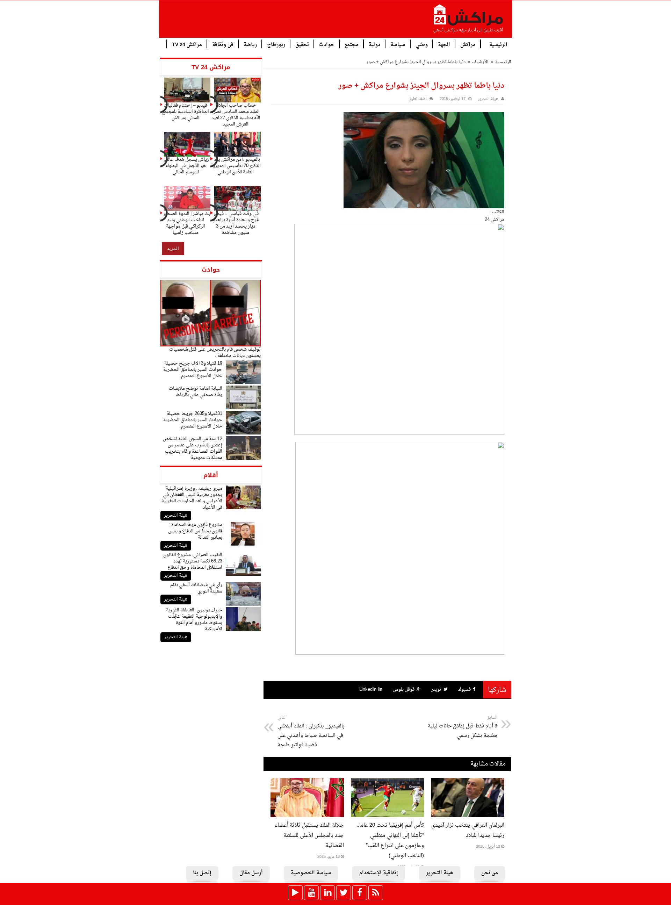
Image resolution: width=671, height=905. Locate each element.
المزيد (173, 248)
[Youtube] (311, 892)
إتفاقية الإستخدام (378, 873)
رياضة (250, 44)
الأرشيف (480, 62)
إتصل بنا (202, 873)
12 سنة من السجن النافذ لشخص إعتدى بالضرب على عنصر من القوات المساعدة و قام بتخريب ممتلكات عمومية (192, 448)
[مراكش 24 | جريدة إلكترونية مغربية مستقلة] (468, 21)
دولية (374, 44)
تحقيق (302, 44)
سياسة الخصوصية (311, 873)
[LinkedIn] (327, 892)
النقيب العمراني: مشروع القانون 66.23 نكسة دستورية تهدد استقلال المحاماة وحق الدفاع (192, 561)
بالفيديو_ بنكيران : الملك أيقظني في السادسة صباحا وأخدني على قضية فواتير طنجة (311, 732)
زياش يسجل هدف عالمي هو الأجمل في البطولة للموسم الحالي (185, 166)
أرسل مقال (251, 873)
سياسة (397, 44)
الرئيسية (498, 44)
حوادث (326, 44)
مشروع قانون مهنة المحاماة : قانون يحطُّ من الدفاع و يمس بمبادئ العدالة (195, 531)
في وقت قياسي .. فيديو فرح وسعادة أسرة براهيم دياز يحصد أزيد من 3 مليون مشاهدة (235, 223)
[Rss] (375, 892)
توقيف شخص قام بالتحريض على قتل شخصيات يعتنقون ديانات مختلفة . (215, 352)
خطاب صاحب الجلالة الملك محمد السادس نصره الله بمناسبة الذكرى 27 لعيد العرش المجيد (235, 115)
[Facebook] (359, 892)
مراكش (468, 44)
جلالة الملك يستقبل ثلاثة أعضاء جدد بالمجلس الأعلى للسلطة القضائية (309, 835)
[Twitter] (343, 892)
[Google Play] (295, 892)
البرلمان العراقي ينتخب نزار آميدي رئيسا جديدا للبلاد (467, 830)
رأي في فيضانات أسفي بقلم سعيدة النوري (196, 588)
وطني (422, 44)
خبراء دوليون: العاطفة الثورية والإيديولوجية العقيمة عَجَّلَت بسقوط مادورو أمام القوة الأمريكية (194, 619)
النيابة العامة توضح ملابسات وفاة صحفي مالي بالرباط (195, 391)
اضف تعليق (418, 99)
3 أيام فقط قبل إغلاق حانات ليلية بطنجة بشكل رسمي (462, 727)
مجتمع (352, 44)
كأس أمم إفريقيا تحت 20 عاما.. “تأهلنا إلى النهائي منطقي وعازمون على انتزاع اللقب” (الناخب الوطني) (390, 840)
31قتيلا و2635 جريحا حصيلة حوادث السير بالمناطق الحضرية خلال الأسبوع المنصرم (192, 420)
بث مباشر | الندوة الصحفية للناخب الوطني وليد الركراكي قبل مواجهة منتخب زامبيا (185, 223)
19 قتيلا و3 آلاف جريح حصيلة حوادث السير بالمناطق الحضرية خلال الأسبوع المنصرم (192, 369)
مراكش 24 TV (187, 44)
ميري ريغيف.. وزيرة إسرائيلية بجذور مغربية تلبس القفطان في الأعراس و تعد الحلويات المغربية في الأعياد (191, 498)
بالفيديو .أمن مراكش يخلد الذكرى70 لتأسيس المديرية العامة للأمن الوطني (236, 166)
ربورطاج (276, 44)
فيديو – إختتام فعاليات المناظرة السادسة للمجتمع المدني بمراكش (185, 111)
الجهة (444, 44)
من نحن (489, 873)
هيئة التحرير (176, 515)
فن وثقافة (222, 44)
